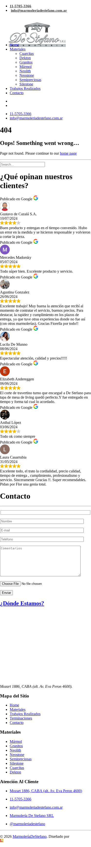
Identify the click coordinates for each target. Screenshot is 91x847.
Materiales (17, 49)
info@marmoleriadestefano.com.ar (39, 10)
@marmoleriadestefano (27, 824)
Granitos (26, 62)
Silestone (26, 84)
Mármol (25, 67)
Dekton (25, 58)
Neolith (25, 71)
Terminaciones (21, 718)
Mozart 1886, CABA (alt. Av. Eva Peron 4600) (46, 791)
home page (68, 153)
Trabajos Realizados (25, 88)
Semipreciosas (30, 80)
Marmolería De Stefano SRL (32, 815)
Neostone (26, 75)
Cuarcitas (26, 53)
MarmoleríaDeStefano (30, 836)
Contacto (17, 93)
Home (14, 45)
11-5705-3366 (20, 6)
